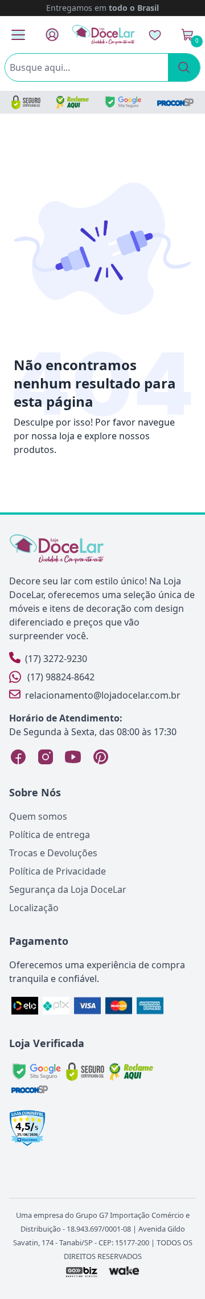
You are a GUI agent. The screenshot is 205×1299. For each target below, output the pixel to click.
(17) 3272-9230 (56, 658)
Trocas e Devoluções (53, 853)
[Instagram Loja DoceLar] (45, 757)
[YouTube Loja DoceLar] (73, 757)
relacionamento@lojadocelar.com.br (103, 695)
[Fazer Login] (52, 34)
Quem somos (38, 816)
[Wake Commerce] (124, 1271)
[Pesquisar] (184, 67)
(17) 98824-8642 (61, 677)
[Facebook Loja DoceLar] (18, 757)
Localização (34, 907)
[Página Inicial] (104, 34)
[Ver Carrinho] (187, 35)
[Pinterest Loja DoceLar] (100, 757)
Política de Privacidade (57, 871)
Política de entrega (49, 834)
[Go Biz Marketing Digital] (81, 1271)
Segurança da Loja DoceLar (67, 889)
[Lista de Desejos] (155, 35)
